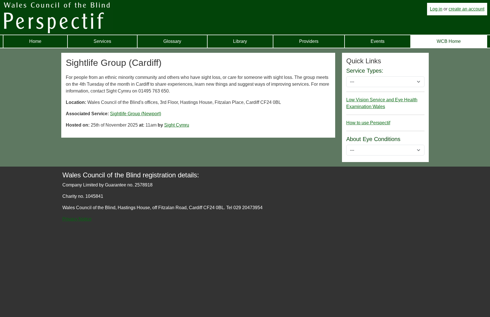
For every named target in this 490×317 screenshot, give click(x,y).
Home (35, 41)
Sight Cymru (176, 125)
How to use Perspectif (368, 122)
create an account (466, 9)
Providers (308, 41)
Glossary (172, 41)
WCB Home (449, 41)
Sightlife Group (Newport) (135, 113)
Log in (436, 9)
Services (102, 41)
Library (240, 41)
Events (378, 41)
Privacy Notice (77, 219)
